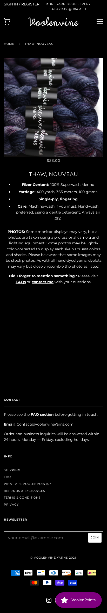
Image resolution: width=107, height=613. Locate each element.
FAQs (21, 282)
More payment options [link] (53, 348)
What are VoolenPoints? (27, 484)
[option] (53, 107)
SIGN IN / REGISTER (21, 4)
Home (9, 44)
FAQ (7, 477)
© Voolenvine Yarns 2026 (53, 557)
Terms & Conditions (22, 497)
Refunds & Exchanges (24, 491)
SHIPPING (12, 470)
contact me (43, 282)
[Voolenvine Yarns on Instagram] (49, 601)
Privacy (11, 504)
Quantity (53, 292)
